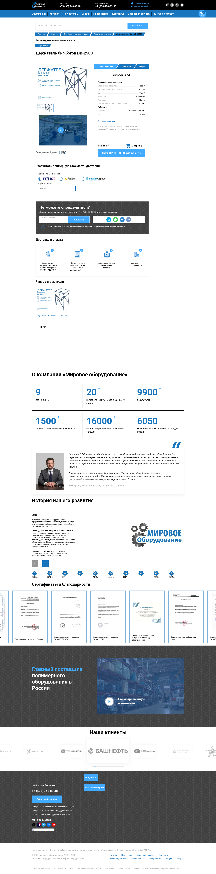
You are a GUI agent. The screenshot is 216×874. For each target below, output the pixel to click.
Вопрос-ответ (156, 859)
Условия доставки (118, 859)
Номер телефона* (48, 218)
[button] (93, 766)
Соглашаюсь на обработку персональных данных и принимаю (85, 226)
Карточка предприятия (73, 859)
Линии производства (145, 855)
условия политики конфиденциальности (109, 226)
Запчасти (163, 855)
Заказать (78, 219)
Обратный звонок (142, 3)
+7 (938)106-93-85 (105, 6)
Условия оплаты (138, 859)
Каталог (114, 855)
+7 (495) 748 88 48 (70, 6)
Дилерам (180, 859)
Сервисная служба (139, 13)
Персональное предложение (121, 153)
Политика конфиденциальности (47, 859)
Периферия (43, 46)
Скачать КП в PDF (121, 75)
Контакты (118, 13)
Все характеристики (106, 121)
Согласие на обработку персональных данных (52, 868)
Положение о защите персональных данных (95, 868)
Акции (169, 859)
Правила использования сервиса (133, 868)
